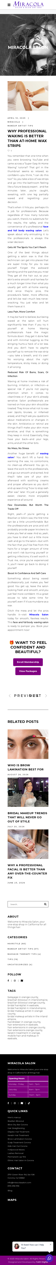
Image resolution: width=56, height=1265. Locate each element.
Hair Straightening (16, 1128)
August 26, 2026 (18, 775)
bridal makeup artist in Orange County (25, 1012)
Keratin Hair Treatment (18, 1135)
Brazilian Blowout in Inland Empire (27, 1000)
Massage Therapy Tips (22, 954)
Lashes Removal (15, 1153)
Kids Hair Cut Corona (17, 1146)
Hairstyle (14, 944)
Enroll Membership (28, 662)
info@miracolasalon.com (19, 1182)
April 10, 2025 (17, 118)
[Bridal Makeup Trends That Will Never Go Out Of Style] (28, 792)
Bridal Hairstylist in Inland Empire (27, 1008)
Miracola (14, 122)
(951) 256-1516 (13, 1186)
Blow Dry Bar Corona (18, 1124)
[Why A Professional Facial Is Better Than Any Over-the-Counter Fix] (28, 844)
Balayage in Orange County (23, 997)
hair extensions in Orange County (26, 1027)
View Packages (28, 671)
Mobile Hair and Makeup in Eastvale (23, 1037)
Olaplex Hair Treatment (18, 1132)
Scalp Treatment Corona (19, 1142)
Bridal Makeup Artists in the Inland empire (27, 1018)
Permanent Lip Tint (17, 1157)
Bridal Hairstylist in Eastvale (23, 1005)
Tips (10, 959)
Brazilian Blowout (16, 1121)
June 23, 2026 (16, 883)
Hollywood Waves (16, 1149)
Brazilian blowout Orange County (26, 1002)
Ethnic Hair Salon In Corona (21, 1160)
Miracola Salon (38, 614)
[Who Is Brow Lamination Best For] (28, 744)
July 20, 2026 (16, 827)
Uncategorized (18, 965)
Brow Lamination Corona (20, 1139)
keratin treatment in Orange (24, 1033)
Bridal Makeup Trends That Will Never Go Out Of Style (27, 817)
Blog (10, 1190)
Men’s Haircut (14, 1117)
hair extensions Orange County (25, 1030)
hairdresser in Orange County (24, 1022)
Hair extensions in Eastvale (23, 1024)
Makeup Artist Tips (20, 126)
